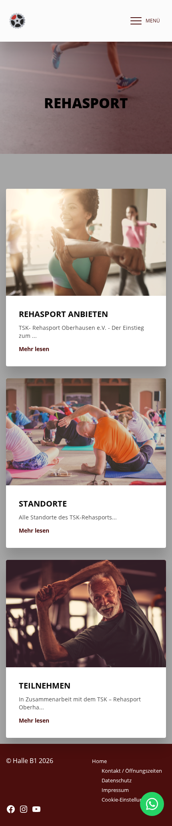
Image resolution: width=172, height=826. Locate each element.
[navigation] (143, 20)
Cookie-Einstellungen (127, 799)
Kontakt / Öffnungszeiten (132, 770)
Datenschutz (117, 780)
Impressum (115, 790)
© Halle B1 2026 (29, 760)
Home (99, 761)
